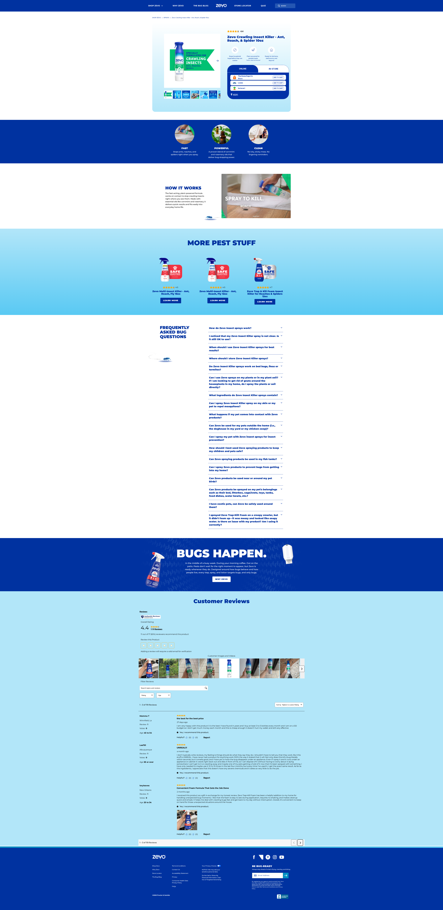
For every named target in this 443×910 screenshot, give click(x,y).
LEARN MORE (170, 300)
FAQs (174, 886)
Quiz (263, 6)
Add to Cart (278, 77)
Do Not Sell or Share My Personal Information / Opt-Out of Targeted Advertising (211, 877)
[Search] (279, 6)
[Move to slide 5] (213, 95)
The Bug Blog (200, 6)
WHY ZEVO (221, 579)
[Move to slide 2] (186, 95)
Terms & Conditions (179, 866)
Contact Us (176, 869)
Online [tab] (242, 68)
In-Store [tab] (273, 69)
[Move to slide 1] (177, 95)
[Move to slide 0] (168, 95)
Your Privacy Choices (209, 866)
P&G (264, 883)
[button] (258, 94)
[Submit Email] (286, 875)
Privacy (174, 877)
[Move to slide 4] (204, 95)
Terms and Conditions (268, 887)
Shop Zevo (154, 6)
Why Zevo (178, 6)
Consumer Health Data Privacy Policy (180, 882)
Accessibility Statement (180, 873)
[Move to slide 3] (195, 95)
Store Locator (242, 6)
